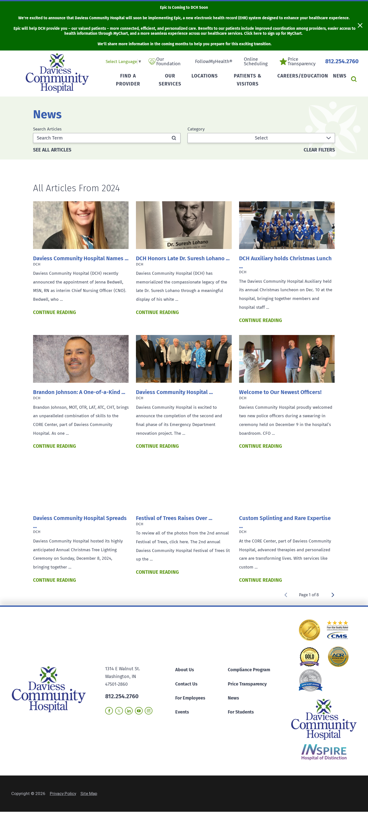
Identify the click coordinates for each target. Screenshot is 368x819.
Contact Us (186, 684)
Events (182, 712)
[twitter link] (119, 711)
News (233, 698)
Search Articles (47, 129)
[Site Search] (354, 79)
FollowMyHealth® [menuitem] (213, 61)
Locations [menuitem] (205, 76)
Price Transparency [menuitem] (301, 61)
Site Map (88, 793)
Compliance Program (249, 669)
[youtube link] (139, 711)
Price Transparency (247, 684)
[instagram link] (148, 711)
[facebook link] (109, 711)
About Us (184, 669)
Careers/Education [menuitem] (302, 76)
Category (196, 129)
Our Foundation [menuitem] (168, 61)
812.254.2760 (342, 61)
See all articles (52, 149)
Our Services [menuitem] (170, 80)
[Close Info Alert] (360, 26)
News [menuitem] (339, 76)
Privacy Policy (63, 793)
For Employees (190, 698)
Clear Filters (319, 149)
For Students (241, 712)
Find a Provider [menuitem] (128, 80)
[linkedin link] (129, 711)
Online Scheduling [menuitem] (256, 61)
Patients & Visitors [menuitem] (248, 80)
